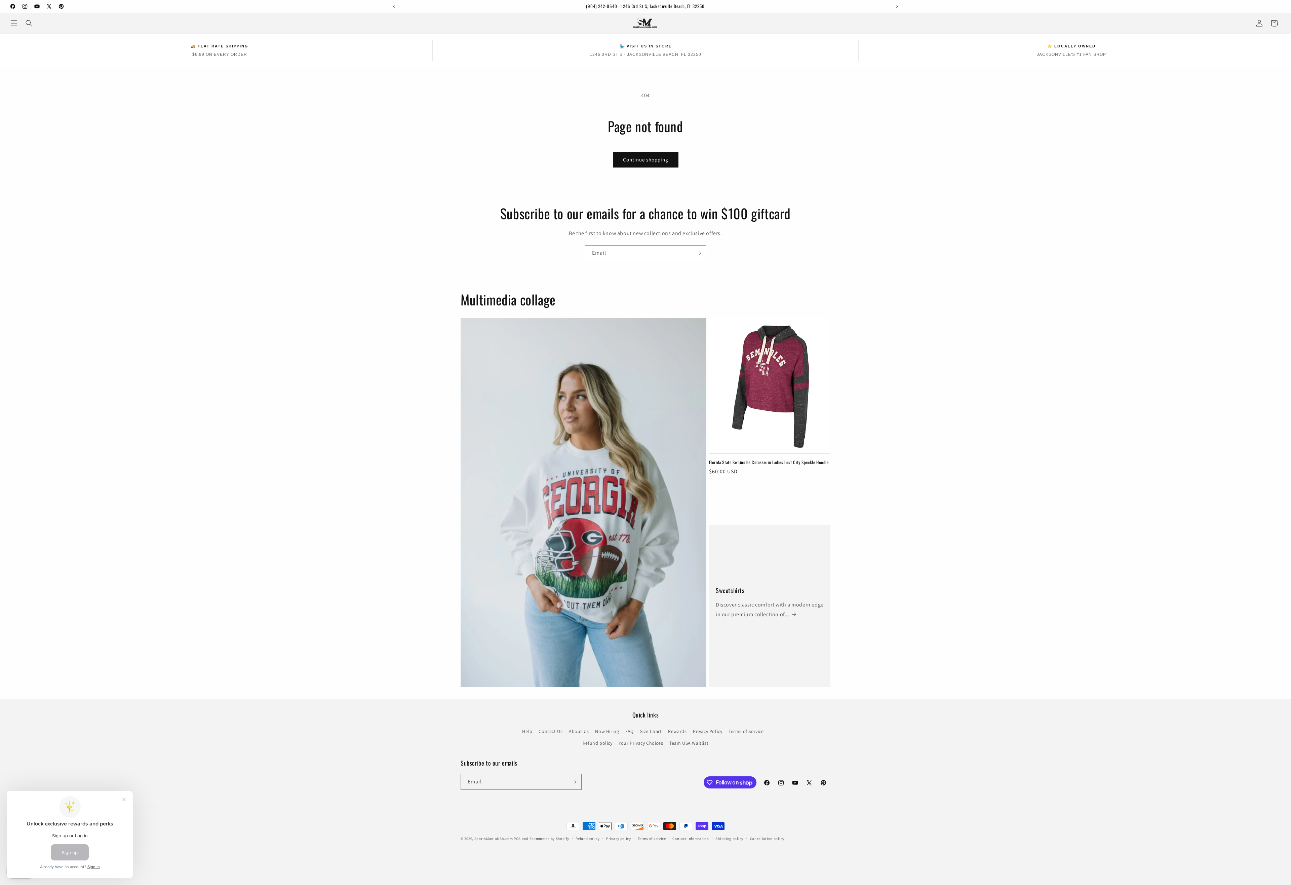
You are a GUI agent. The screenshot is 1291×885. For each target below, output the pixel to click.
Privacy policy (618, 838)
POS (517, 838)
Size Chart (651, 731)
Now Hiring (607, 731)
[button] (14, 23)
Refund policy (598, 743)
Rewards (677, 731)
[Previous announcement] (394, 6)
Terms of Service (746, 731)
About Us (579, 731)
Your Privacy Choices (641, 743)
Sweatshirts (730, 590)
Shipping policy (729, 838)
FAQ (629, 731)
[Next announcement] (897, 6)
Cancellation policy (767, 838)
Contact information (690, 838)
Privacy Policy (707, 731)
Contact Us (550, 731)
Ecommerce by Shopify (549, 838)
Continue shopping (645, 159)
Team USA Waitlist (688, 743)
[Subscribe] (698, 253)
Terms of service (652, 838)
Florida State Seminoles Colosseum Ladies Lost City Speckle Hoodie (769, 462)
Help (527, 731)
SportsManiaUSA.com (493, 838)
